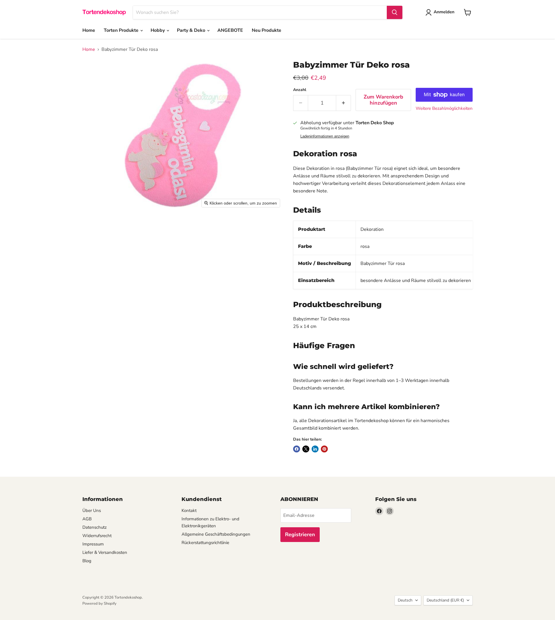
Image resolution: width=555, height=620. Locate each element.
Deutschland (445, 600)
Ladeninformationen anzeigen (324, 136)
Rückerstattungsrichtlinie (205, 542)
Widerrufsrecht (97, 536)
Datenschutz (94, 527)
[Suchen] (394, 12)
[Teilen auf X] (305, 448)
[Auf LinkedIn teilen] (315, 448)
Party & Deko (191, 30)
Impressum (93, 544)
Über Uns (91, 510)
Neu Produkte (266, 30)
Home (88, 30)
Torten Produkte (122, 30)
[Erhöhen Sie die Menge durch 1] (343, 103)
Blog (86, 561)
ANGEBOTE (230, 30)
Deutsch (405, 600)
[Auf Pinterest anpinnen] (324, 448)
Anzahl (299, 90)
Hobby (158, 30)
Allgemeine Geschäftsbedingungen (216, 534)
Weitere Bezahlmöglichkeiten (444, 108)
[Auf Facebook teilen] (296, 448)
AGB (87, 519)
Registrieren (300, 534)
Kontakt (189, 510)
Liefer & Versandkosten (104, 552)
